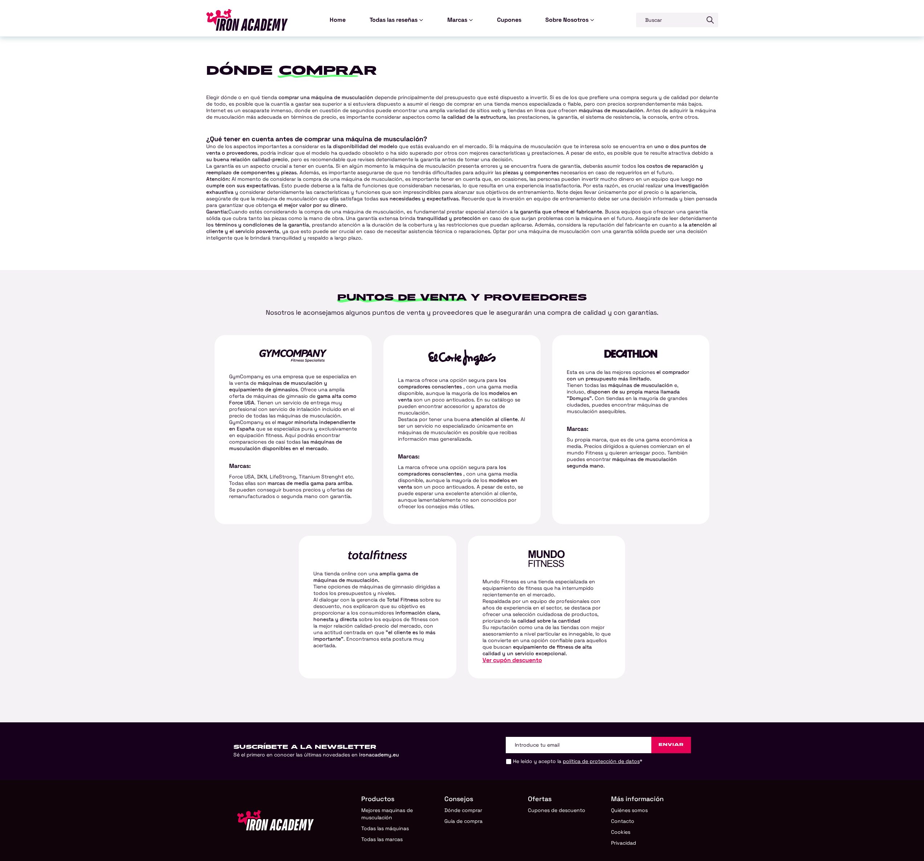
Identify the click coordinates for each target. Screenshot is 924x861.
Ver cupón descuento (512, 660)
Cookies (620, 832)
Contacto (622, 821)
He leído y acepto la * (577, 761)
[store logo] (247, 20)
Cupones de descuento (556, 810)
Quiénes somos (629, 810)
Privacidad (623, 843)
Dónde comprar (463, 810)
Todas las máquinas (385, 828)
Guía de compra (463, 821)
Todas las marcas (382, 839)
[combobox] (669, 20)
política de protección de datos (601, 761)
